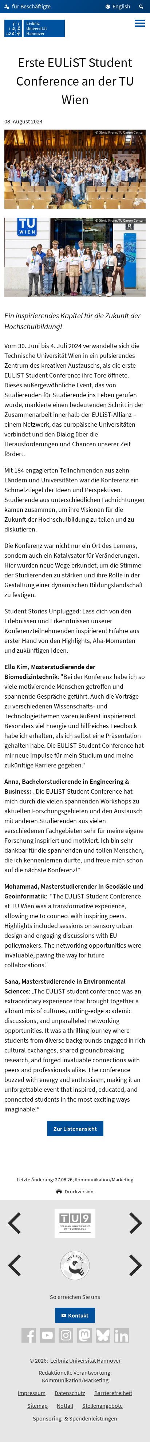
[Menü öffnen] (140, 28)
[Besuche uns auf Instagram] (66, 1334)
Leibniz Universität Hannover (85, 1360)
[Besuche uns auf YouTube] (47, 1334)
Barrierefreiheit (113, 1392)
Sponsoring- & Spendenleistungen (75, 1418)
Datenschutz (70, 1392)
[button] (15, 1223)
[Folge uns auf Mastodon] (84, 1334)
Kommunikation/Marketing (104, 1179)
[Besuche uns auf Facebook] (28, 1334)
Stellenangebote (102, 1405)
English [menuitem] (121, 6)
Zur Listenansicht (75, 1128)
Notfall (65, 1405)
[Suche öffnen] (142, 7)
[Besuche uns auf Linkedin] (121, 1334)
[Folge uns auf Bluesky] (103, 1334)
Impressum (32, 1392)
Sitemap (37, 1405)
